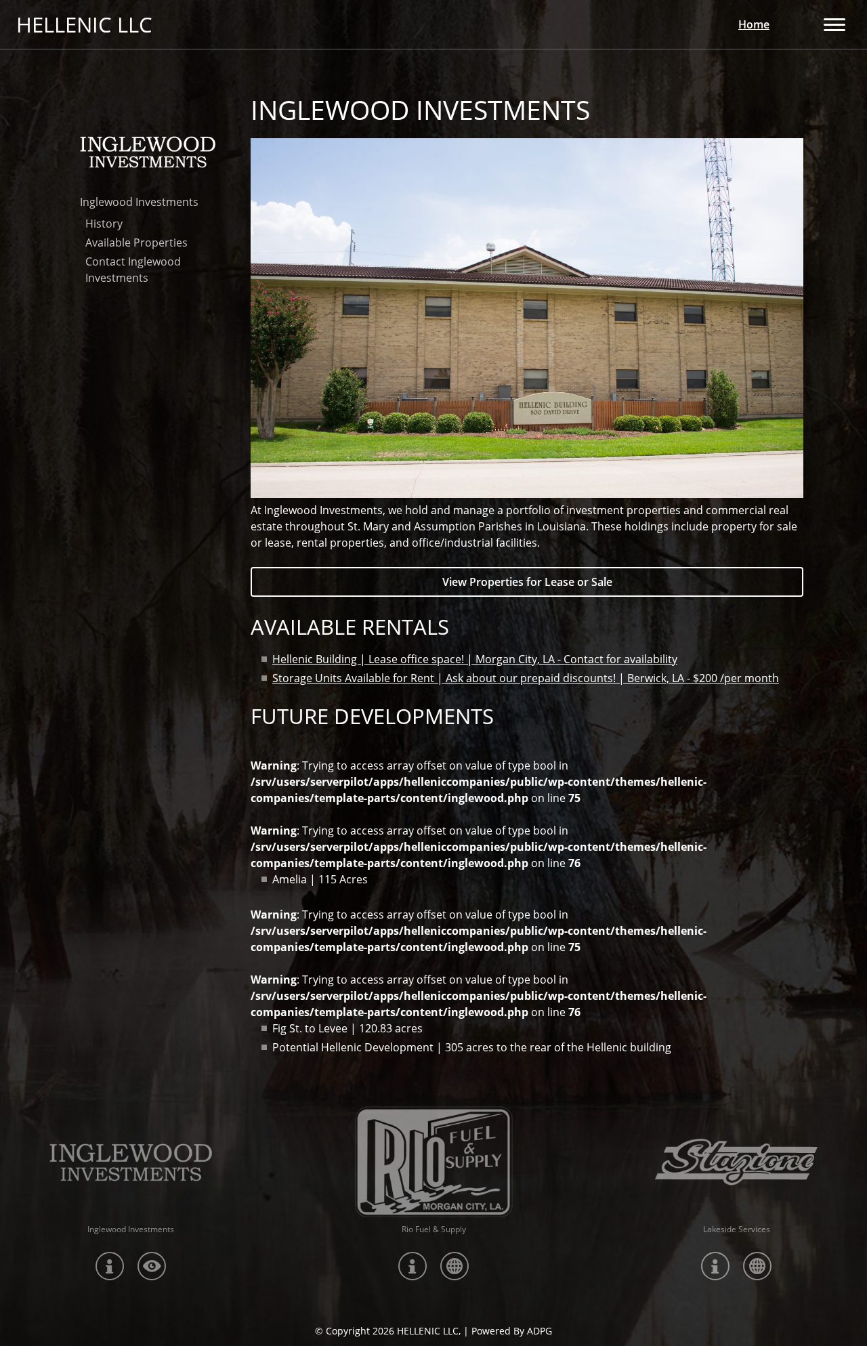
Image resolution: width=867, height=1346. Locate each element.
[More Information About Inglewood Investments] (130, 1162)
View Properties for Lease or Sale (527, 581)
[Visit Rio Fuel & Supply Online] (454, 1266)
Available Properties (136, 242)
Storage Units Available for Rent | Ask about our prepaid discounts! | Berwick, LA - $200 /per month (525, 678)
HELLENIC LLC (84, 24)
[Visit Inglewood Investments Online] (152, 1266)
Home (753, 24)
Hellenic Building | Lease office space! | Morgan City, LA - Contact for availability (474, 659)
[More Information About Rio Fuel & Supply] (433, 1162)
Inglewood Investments (139, 201)
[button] (834, 24)
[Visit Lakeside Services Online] (757, 1266)
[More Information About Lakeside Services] (736, 1162)
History (104, 223)
